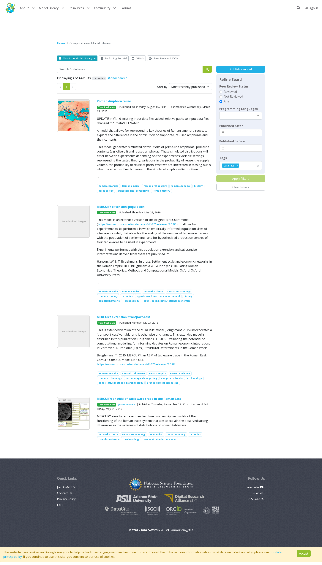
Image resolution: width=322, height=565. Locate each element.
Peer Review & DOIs (165, 58)
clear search (118, 78)
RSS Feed (254, 499)
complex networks (110, 300)
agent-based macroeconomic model (158, 296)
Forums (126, 8)
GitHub (139, 58)
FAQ (60, 505)
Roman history (161, 190)
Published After (231, 126)
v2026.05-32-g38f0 (182, 530)
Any (226, 101)
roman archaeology (155, 186)
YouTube (253, 487)
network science (153, 291)
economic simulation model (159, 439)
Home (61, 43)
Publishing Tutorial (115, 58)
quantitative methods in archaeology (121, 382)
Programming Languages (238, 109)
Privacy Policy (66, 499)
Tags (223, 158)
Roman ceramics (108, 186)
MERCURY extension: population (121, 207)
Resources (76, 8)
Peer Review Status (233, 86)
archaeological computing (133, 190)
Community (102, 8)
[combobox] (240, 116)
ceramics (127, 296)
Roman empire (131, 186)
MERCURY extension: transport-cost (123, 317)
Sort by (162, 87)
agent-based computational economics (166, 300)
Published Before (232, 141)
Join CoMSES (66, 487)
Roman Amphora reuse (114, 101)
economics (156, 434)
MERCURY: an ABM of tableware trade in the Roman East (139, 399)
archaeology (106, 190)
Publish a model (241, 69)
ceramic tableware (133, 373)
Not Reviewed (233, 96)
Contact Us (64, 493)
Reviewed (230, 91)
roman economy (180, 186)
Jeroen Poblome (126, 404)
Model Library (49, 8)
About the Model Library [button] (77, 58)
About (24, 8)
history (198, 186)
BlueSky (257, 493)
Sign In (313, 8)
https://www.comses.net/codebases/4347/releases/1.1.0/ (137, 224)
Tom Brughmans (106, 107)
